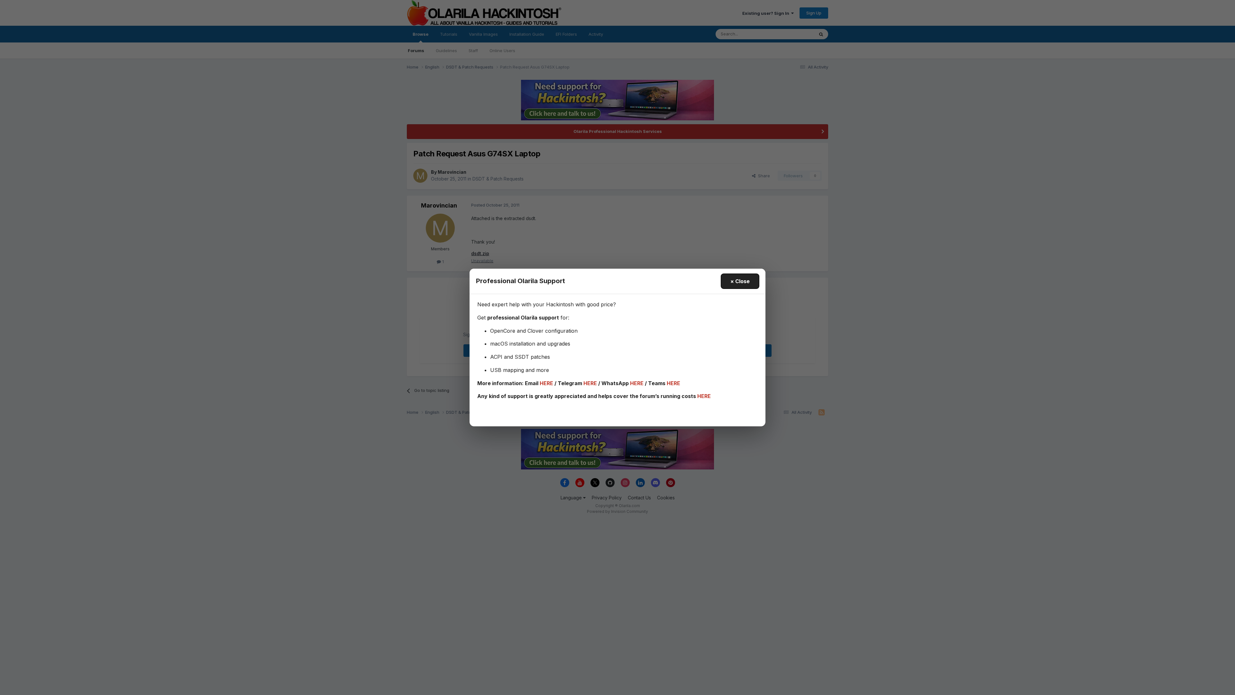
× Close (740, 281)
